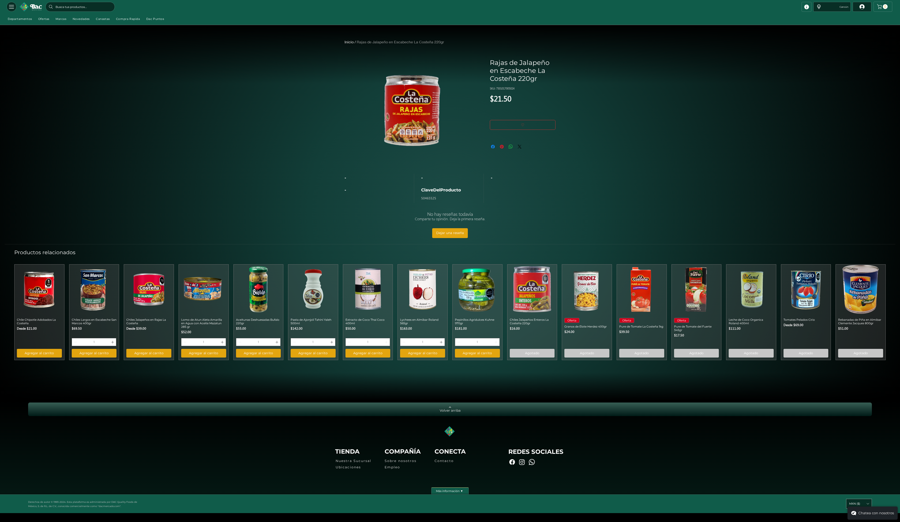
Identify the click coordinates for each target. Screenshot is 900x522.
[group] (450, 312)
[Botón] (31, 7)
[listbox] (859, 504)
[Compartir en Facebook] (493, 146)
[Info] (806, 7)
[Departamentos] (11, 7)
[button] (832, 7)
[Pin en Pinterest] (502, 146)
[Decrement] (75, 342)
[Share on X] (519, 146)
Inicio (349, 42)
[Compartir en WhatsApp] (511, 146)
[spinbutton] (94, 342)
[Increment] (113, 342)
